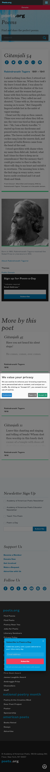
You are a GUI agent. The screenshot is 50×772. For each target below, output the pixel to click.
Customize (7, 395)
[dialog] (25, 386)
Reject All (32, 395)
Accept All (42, 395)
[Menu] (46, 2)
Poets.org (6, 3)
